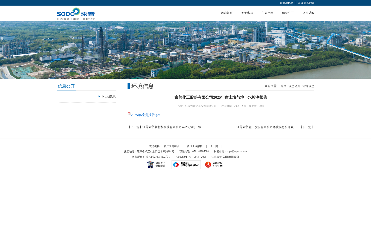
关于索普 (247, 13)
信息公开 (288, 13)
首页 (283, 86)
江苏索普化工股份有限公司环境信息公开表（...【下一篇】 (275, 127)
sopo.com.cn (286, 2)
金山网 (214, 146)
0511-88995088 (306, 2)
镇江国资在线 (171, 146)
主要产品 (268, 13)
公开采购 (308, 13)
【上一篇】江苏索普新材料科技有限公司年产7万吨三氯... (166, 127)
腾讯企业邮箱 (194, 146)
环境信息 (308, 86)
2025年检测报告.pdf (145, 115)
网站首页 (227, 13)
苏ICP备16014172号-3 (158, 156)
